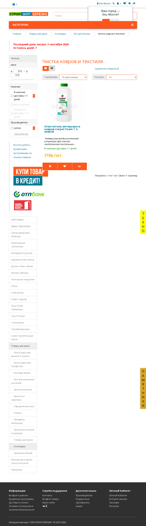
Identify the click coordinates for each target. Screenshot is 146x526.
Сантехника (17, 322)
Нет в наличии (21, 104)
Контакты (47, 495)
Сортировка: (51, 77)
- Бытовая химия (20, 372)
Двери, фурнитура (21, 226)
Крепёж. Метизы (19, 272)
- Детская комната (21, 389)
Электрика (16, 469)
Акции (79, 506)
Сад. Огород (17, 316)
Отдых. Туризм (19, 299)
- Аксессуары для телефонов (21, 364)
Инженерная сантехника (18, 244)
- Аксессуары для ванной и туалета (21, 354)
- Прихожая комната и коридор (22, 431)
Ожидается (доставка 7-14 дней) (21, 113)
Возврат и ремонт (18, 495)
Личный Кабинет (118, 495)
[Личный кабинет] (119, 3)
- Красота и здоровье (18, 398)
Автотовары (17, 219)
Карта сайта (48, 502)
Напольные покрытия (22, 279)
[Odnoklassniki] (46, 506)
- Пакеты (16, 412)
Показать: (99, 77)
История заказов (118, 499)
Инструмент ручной (21, 253)
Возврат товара (50, 499)
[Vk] (44, 506)
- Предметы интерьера (18, 421)
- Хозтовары (18, 446)
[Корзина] (129, 3)
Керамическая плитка (22, 259)
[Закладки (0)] (124, 3)
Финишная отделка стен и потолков (21, 461)
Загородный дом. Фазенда (20, 234)
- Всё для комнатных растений (22, 381)
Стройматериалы (20, 329)
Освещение (17, 292)
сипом (17, 128)
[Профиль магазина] (15, 4)
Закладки (114, 502)
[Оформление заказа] (134, 3)
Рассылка (114, 506)
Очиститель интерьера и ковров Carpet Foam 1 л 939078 (62, 129)
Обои (14, 286)
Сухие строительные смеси (22, 337)
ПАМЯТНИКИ (143, 388)
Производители (84, 495)
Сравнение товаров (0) (107, 68)
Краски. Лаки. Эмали (22, 266)
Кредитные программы (21, 499)
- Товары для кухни (22, 439)
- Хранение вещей (21, 453)
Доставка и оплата (18, 502)
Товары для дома (20, 345)
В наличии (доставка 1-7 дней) (21, 96)
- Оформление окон (22, 406)
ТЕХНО (143, 222)
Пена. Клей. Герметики (17, 307)
